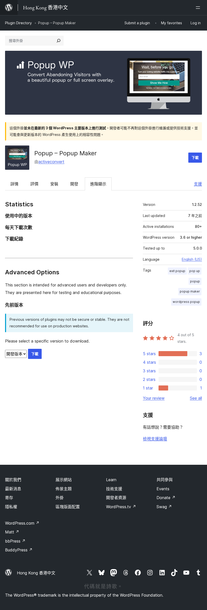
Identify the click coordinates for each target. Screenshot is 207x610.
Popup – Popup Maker (65, 153)
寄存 (9, 497)
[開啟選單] (199, 7)
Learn (111, 479)
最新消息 (13, 488)
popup (195, 281)
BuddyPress (19, 549)
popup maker (190, 291)
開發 (74, 183)
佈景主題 (64, 488)
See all (196, 398)
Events (163, 488)
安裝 (54, 183)
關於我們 (13, 479)
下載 (195, 157)
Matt (12, 531)
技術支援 (114, 488)
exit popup (177, 271)
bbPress (15, 541)
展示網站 (64, 479)
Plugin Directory (18, 23)
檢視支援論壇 (155, 438)
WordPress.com (22, 523)
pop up (194, 271)
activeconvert (51, 161)
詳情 (14, 183)
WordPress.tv (121, 506)
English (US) (192, 259)
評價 (34, 183)
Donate (166, 497)
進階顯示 (98, 183)
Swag (164, 506)
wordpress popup (186, 302)
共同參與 (165, 479)
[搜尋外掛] (59, 41)
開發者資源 (116, 497)
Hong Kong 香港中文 (36, 572)
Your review (154, 398)
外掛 (60, 497)
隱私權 (11, 506)
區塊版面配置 (68, 506)
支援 (198, 183)
